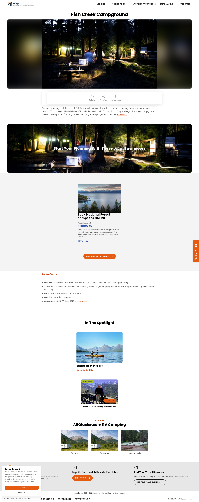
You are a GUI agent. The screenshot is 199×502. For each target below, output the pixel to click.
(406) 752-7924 (87, 226)
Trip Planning (64, 499)
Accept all (21, 488)
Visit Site (84, 241)
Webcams (185, 4)
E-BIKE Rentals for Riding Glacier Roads (99, 407)
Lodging (101, 4)
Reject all (21, 492)
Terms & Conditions (44, 499)
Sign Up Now (80, 478)
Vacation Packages (143, 4)
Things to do (119, 4)
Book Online (122, 114)
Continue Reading (49, 274)
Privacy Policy (82, 499)
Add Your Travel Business (97, 256)
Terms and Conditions (23, 498)
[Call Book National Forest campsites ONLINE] (78, 226)
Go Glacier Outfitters (85, 370)
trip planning (167, 4)
